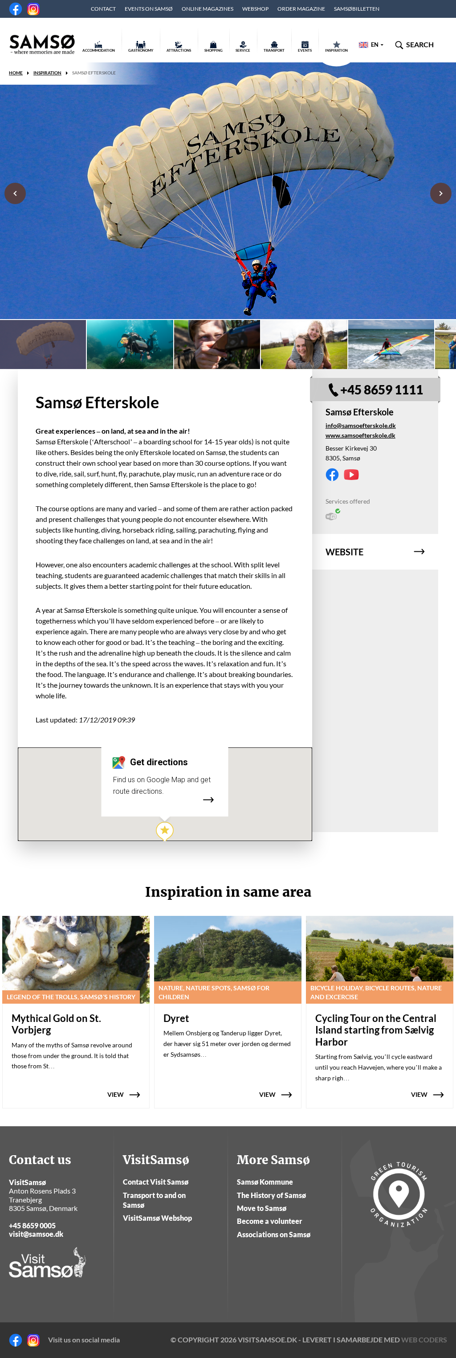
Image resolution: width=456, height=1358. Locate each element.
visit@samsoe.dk (36, 1234)
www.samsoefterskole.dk (360, 435)
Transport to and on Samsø (154, 1200)
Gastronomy (140, 50)
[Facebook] (15, 9)
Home (16, 72)
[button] (164, 832)
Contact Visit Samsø (155, 1181)
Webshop (255, 8)
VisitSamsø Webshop (157, 1218)
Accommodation (98, 50)
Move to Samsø (261, 1208)
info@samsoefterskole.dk (361, 425)
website (344, 551)
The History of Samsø (271, 1195)
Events (305, 50)
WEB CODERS (424, 1339)
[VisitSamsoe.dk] (42, 44)
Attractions (179, 50)
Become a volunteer (269, 1221)
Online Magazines (207, 8)
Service (243, 50)
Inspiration (336, 50)
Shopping (213, 50)
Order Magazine (301, 8)
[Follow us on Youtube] (351, 474)
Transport (274, 50)
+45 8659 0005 (32, 1225)
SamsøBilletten (356, 8)
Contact (103, 8)
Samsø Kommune (265, 1181)
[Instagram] (33, 9)
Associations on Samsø (273, 1234)
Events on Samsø (149, 8)
